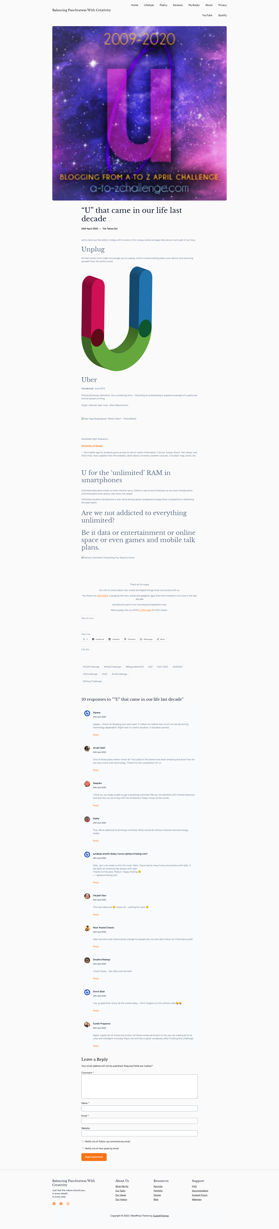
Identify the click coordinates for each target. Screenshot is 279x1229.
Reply (96, 734)
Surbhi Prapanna (101, 1023)
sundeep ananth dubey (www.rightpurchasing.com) (120, 853)
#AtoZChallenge (112, 666)
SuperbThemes (161, 1215)
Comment (87, 1072)
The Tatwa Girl (110, 228)
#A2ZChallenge (91, 666)
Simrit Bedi (99, 991)
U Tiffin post (144, 610)
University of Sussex (92, 445)
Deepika (97, 783)
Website (85, 1128)
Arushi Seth (99, 747)
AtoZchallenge (119, 674)
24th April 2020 (99, 717)
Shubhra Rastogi (101, 959)
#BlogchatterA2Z (135, 666)
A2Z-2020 (102, 595)
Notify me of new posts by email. (102, 1148)
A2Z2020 (177, 666)
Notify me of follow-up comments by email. (107, 1141)
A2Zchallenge (90, 674)
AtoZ (104, 674)
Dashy (96, 818)
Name (85, 1103)
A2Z (150, 666)
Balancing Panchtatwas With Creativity (81, 10)
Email (85, 1115)
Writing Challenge (92, 681)
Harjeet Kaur (99, 895)
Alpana (96, 712)
